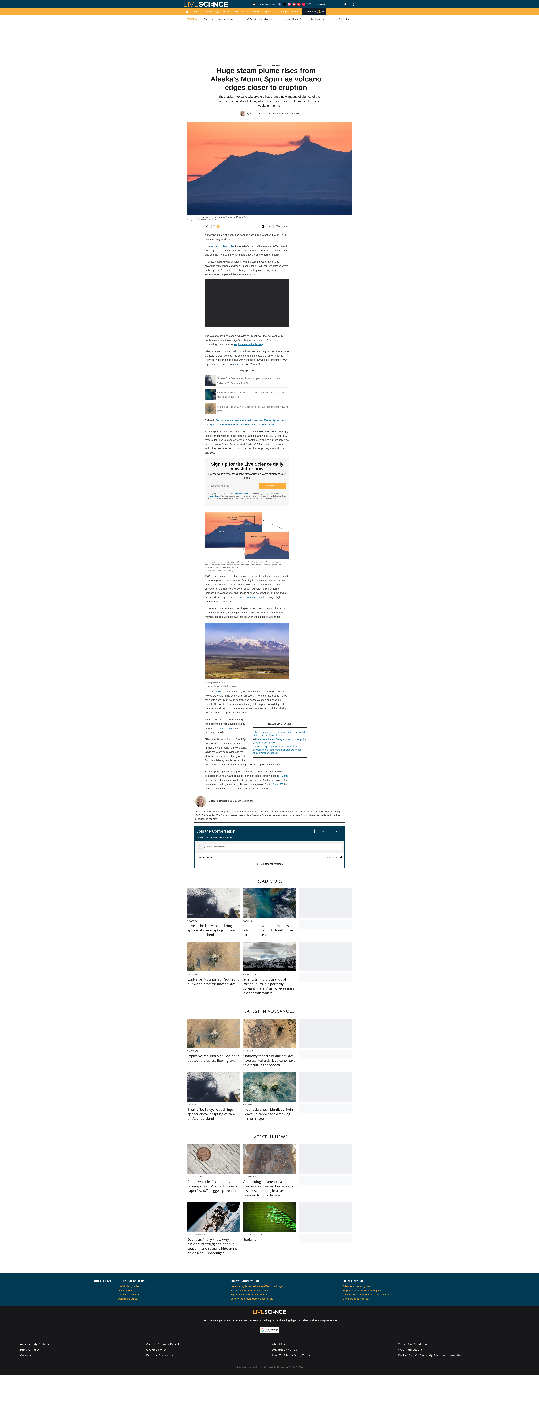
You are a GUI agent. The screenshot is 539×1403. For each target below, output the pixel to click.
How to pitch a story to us (291, 1355)
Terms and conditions (413, 1344)
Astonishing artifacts (128, 1299)
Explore (296, 11)
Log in (330, 831)
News (296, 113)
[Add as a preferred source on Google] (269, 1330)
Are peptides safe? (293, 19)
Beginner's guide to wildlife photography (362, 1290)
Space (268, 11)
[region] (269, 845)
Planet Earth (253, 11)
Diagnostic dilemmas (128, 1294)
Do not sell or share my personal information (430, 1355)
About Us (278, 1344)
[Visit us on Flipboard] (299, 4)
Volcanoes (276, 65)
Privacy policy (30, 1349)
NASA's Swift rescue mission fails (259, 19)
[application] (247, 303)
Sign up (338, 831)
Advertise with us (284, 1349)
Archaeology (212, 11)
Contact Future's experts (163, 1344)
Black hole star (317, 19)
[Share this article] (207, 226)
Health (226, 11)
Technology (282, 11)
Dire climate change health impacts (219, 19)
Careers (25, 1355)
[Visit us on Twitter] (284, 4)
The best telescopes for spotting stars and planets (367, 1294)
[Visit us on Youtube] (294, 4)
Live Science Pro (341, 19)
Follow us (268, 226)
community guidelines (222, 837)
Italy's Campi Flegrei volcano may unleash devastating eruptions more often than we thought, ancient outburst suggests (277, 750)
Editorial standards (159, 1355)
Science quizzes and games (357, 1286)
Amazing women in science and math (249, 1290)
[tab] (205, 857)
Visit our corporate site (323, 1320)
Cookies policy (156, 1349)
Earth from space (126, 1290)
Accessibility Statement (36, 1344)
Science (239, 11)
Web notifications (410, 1349)
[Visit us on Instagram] (289, 4)
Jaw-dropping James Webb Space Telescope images (256, 1286)
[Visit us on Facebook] (279, 4)
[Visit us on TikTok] (303, 4)
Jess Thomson (257, 113)
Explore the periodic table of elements (249, 1294)
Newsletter (283, 226)
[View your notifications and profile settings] (345, 4)
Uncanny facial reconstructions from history (251, 1299)
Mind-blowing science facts (356, 1299)
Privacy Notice (214, 496)
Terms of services (241, 493)
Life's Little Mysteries (128, 1286)
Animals (197, 11)
